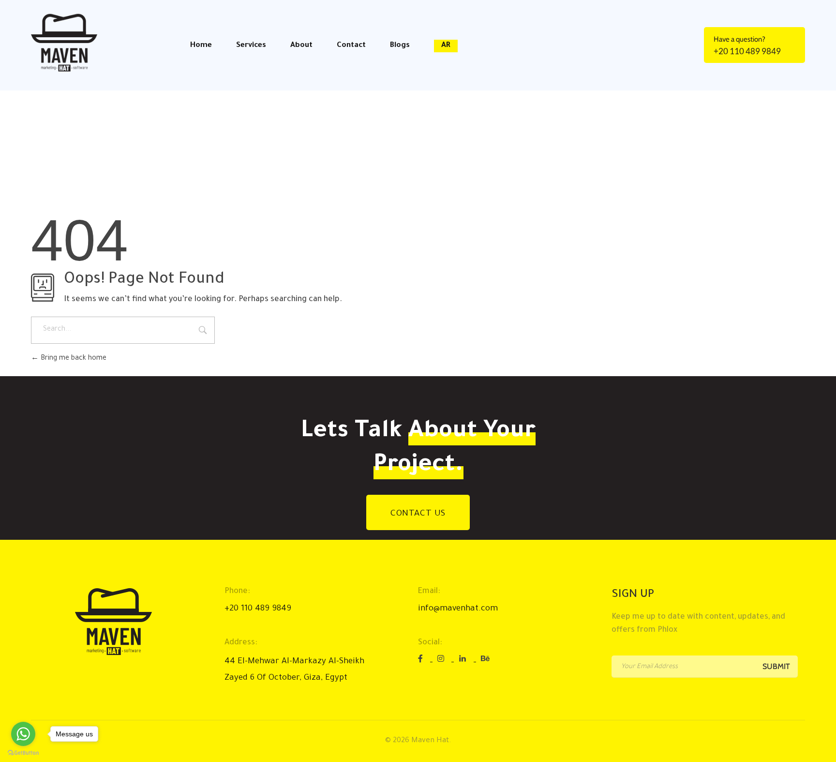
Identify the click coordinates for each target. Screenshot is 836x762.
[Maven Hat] (69, 43)
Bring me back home (72, 359)
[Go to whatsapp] (23, 734)
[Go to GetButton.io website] (23, 752)
